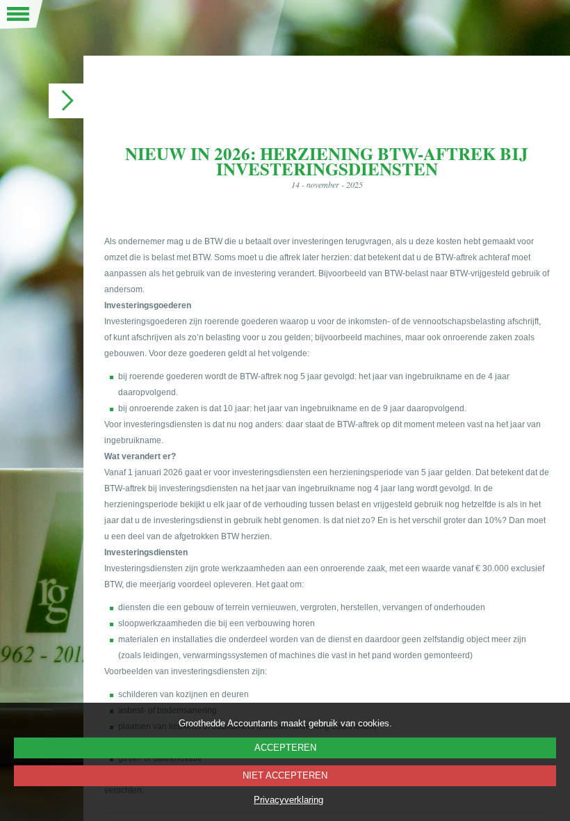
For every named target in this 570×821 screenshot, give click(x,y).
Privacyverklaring (288, 800)
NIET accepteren (285, 775)
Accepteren (285, 747)
